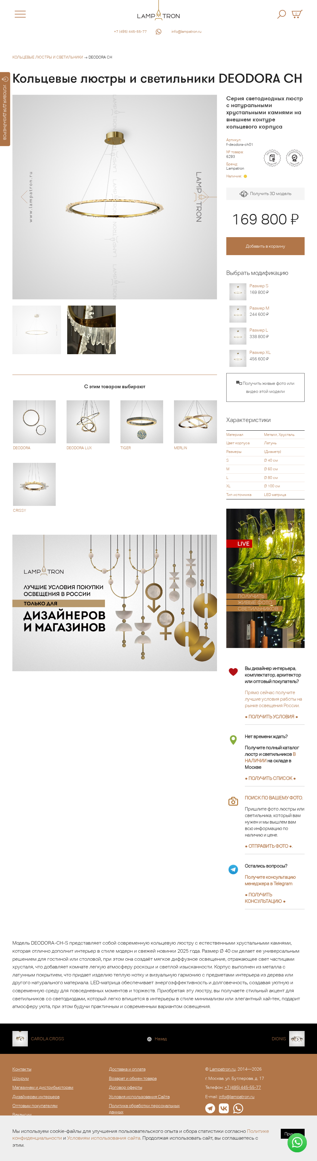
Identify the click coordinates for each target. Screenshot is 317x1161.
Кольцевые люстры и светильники (47, 57)
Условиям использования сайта (103, 1138)
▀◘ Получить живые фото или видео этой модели (265, 387)
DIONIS (279, 1038)
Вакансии (22, 1114)
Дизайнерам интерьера (35, 1096)
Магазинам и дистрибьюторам (42, 1087)
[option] (114, 197)
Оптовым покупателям (35, 1105)
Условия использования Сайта (139, 1096)
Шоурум (20, 1078)
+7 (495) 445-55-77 (130, 31)
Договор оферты (125, 1087)
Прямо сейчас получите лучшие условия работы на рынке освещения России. (273, 699)
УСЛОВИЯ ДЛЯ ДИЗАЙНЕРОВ (4, 112)
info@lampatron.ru (187, 31)
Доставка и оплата (127, 1069)
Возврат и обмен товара (133, 1078)
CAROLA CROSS (47, 1038)
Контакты (21, 1069)
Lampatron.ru (223, 1069)
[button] (24, 197)
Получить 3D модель (269, 193)
